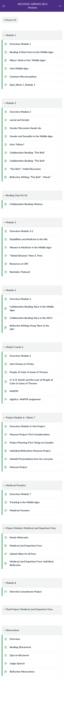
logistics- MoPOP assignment (25, 399)
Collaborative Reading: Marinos (26, 204)
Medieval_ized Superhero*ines (26, 546)
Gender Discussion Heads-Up (25, 128)
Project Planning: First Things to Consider (32, 443)
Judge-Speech (17, 663)
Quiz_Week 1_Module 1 (22, 85)
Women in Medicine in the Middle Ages (30, 247)
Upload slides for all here (23, 554)
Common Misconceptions (23, 77)
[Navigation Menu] (61, 6)
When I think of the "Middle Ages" (28, 60)
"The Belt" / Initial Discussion (25, 169)
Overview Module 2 (20, 112)
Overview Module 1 (20, 44)
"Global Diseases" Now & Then (26, 256)
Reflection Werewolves (22, 672)
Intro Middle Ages (19, 68)
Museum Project (18, 467)
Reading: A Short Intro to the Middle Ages (31, 52)
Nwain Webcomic (19, 537)
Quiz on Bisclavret (19, 655)
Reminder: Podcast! (20, 272)
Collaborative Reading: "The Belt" (27, 153)
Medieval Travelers (20, 510)
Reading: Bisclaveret (20, 647)
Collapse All (10, 20)
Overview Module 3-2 (21, 231)
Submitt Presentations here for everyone (31, 459)
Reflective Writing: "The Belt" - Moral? (30, 177)
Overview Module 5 (20, 356)
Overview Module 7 (20, 494)
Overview (15, 639)
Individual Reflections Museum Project (30, 451)
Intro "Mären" (17, 144)
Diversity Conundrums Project (26, 592)
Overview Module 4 (20, 299)
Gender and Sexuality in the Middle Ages (31, 136)
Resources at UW (19, 264)
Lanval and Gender (19, 120)
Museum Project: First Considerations (30, 434)
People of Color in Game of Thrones (29, 372)
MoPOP (14, 391)
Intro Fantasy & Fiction (22, 364)
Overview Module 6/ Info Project (27, 426)
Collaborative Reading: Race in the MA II (31, 318)
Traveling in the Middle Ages (25, 502)
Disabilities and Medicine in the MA (28, 239)
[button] (32, 6)
